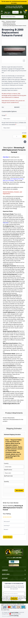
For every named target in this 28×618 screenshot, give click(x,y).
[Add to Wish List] (25, 141)
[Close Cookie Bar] (2, 597)
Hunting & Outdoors (11, 21)
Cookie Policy (15, 602)
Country (6, 463)
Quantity (6, 481)
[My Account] (21, 12)
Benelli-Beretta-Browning (9, 24)
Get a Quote (19, 490)
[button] (14, 51)
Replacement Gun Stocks (9, 22)
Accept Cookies (14, 612)
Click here (5, 222)
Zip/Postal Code (8, 476)
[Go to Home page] (7, 12)
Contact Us (15, 12)
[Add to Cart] (24, 136)
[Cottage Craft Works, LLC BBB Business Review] (14, 561)
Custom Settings (14, 615)
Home (3, 21)
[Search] (25, 16)
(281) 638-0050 (17, 558)
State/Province (8, 469)
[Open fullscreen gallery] (23, 60)
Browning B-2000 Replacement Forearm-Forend (14, 25)
